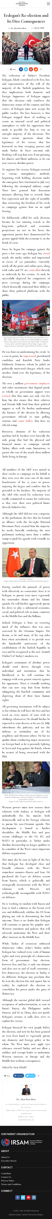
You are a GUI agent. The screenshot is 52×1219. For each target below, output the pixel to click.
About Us (5, 1157)
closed (46, 253)
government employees (37, 383)
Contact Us (6, 1177)
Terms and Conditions (11, 1184)
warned (6, 396)
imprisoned (29, 356)
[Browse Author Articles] (26, 1089)
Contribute (6, 1173)
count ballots (25, 421)
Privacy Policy (7, 1181)
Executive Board (8, 1161)
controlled (34, 270)
